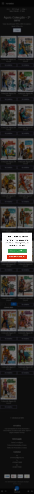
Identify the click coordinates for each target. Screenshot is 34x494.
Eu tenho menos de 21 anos (17, 256)
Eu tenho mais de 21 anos (18, 251)
